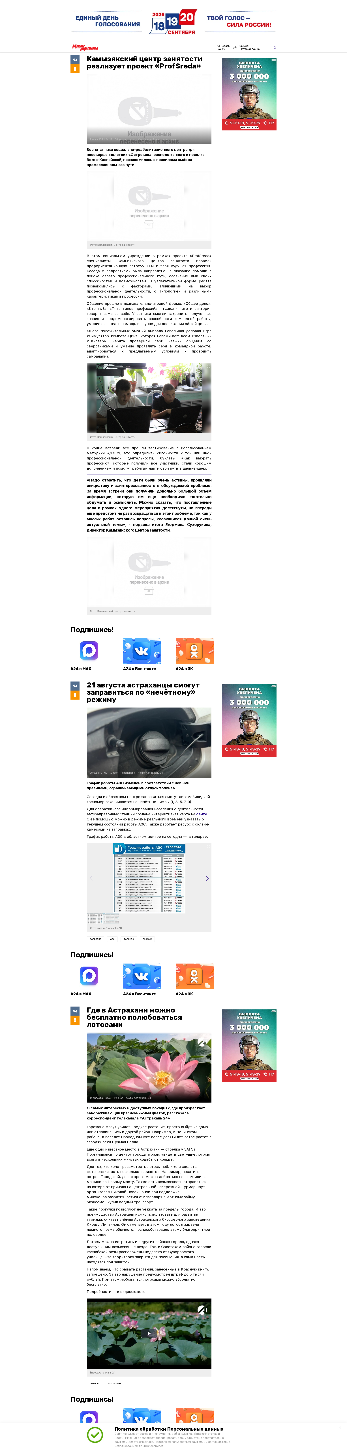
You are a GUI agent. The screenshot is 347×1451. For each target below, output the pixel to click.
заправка (95, 939)
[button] (207, 878)
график (147, 939)
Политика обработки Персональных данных (169, 1429)
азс (112, 939)
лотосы (94, 1383)
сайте (201, 814)
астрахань (114, 1383)
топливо (129, 939)
